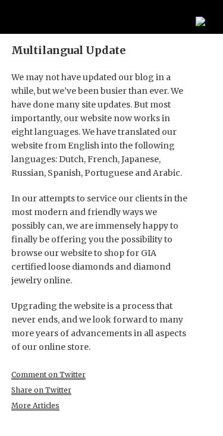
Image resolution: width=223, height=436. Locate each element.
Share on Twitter (41, 390)
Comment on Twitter (48, 374)
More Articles (35, 405)
